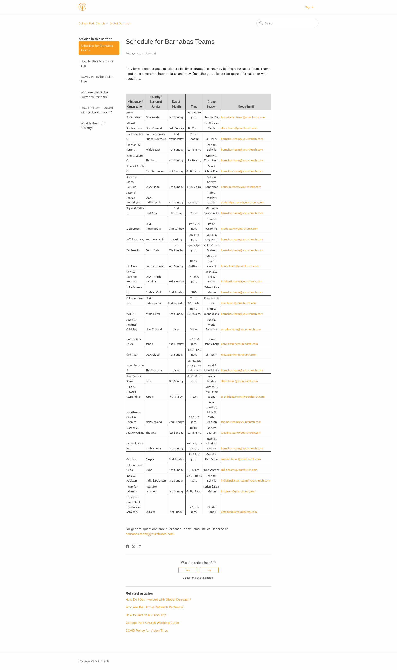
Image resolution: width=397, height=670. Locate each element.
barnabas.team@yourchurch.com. (150, 534)
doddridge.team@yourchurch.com (242, 202)
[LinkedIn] (139, 546)
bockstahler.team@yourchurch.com (243, 117)
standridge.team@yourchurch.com (243, 396)
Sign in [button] (309, 7)
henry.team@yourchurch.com (239, 266)
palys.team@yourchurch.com (239, 344)
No (209, 570)
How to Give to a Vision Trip (97, 63)
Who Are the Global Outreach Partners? (94, 94)
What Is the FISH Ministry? (93, 125)
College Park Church (92, 23)
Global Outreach (120, 23)
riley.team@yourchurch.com (238, 354)
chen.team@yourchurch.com (239, 128)
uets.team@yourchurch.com (239, 512)
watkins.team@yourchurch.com (241, 433)
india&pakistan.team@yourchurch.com (245, 480)
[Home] (82, 9)
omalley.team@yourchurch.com (241, 329)
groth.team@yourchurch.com (239, 229)
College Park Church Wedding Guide (152, 623)
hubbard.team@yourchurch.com (241, 281)
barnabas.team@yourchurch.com (242, 139)
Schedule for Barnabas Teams (97, 48)
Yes (188, 570)
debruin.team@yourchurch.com (241, 187)
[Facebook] (127, 546)
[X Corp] (133, 546)
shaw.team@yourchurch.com (239, 381)
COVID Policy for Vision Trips (97, 79)
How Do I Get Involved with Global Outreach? (97, 110)
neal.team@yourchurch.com (239, 303)
